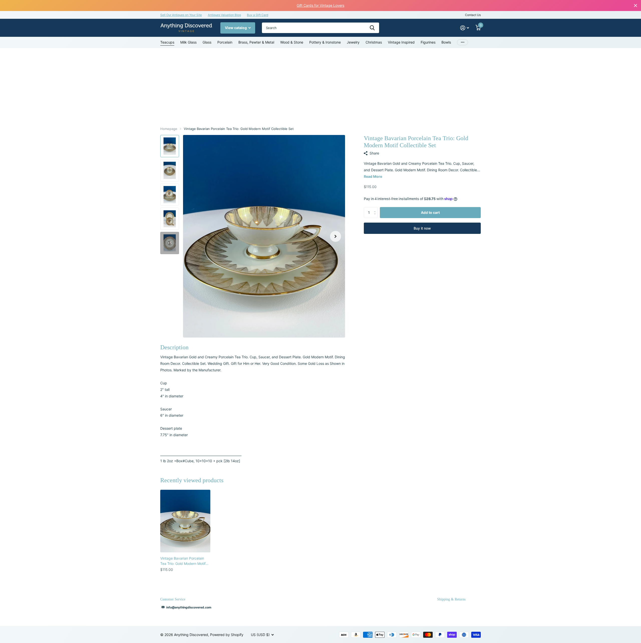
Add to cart (430, 212)
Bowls (446, 42)
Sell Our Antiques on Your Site (181, 15)
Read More (373, 176)
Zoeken (372, 28)
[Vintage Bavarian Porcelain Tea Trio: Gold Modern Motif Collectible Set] (185, 521)
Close (635, 5)
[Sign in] (464, 28)
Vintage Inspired (401, 42)
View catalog (236, 28)
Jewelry (353, 42)
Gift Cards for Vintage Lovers (320, 5)
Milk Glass (188, 42)
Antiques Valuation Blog (224, 15)
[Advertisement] (320, 86)
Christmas (374, 42)
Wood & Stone (291, 42)
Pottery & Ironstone (325, 42)
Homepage (168, 129)
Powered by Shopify (226, 634)
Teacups (167, 42)
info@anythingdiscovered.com (188, 607)
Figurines (428, 42)
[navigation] (169, 146)
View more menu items (462, 42)
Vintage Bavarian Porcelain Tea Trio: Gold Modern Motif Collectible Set (183, 561)
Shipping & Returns (451, 599)
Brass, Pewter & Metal (256, 42)
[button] (335, 236)
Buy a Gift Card (257, 15)
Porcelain (224, 42)
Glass (207, 42)
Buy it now (422, 228)
